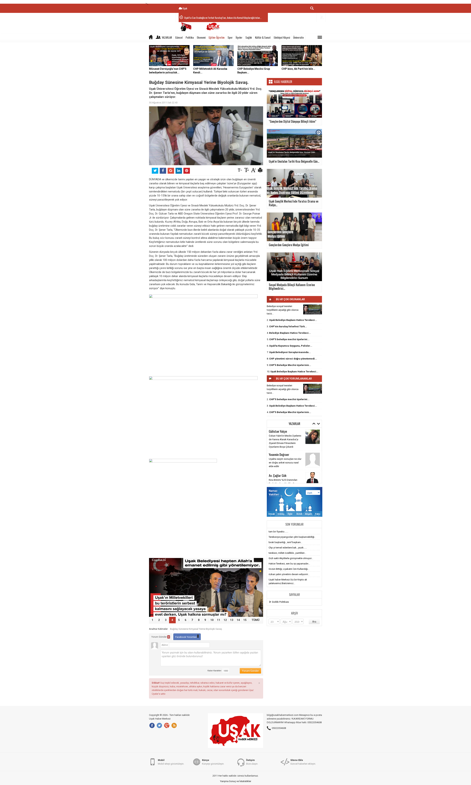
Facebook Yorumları (186, 637)
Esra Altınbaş (277, 453)
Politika (190, 37)
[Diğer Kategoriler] (320, 37)
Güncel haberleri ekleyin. (303, 762)
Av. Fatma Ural (278, 432)
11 (218, 620)
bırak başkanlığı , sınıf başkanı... (285, 542)
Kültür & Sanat (263, 37)
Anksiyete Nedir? (278, 457)
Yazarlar (167, 37)
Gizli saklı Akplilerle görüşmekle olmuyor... (291, 558)
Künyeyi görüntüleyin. (213, 762)
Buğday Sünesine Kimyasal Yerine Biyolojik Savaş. (196, 629)
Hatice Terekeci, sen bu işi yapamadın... (289, 563)
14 (238, 620)
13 (231, 620)
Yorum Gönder (160, 636)
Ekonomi (201, 37)
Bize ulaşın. (252, 762)
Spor (230, 37)
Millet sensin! (276, 476)
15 (245, 620)
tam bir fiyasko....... (278, 531)
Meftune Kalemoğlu (281, 471)
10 (212, 620)
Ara (314, 621)
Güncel (179, 37)
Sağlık (248, 37)
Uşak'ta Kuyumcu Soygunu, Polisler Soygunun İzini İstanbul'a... (213, 18)
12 (225, 620)
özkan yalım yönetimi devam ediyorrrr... (289, 574)
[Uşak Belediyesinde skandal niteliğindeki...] (312, 309)
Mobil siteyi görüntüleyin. (171, 762)
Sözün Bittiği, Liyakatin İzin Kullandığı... (289, 569)
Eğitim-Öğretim (216, 37)
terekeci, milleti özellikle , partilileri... (287, 553)
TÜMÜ (255, 620)
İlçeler (239, 37)
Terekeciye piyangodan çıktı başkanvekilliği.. (292, 537)
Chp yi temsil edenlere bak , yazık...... (288, 547)
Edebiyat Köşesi (282, 37)
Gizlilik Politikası (280, 601)
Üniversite (298, 37)
